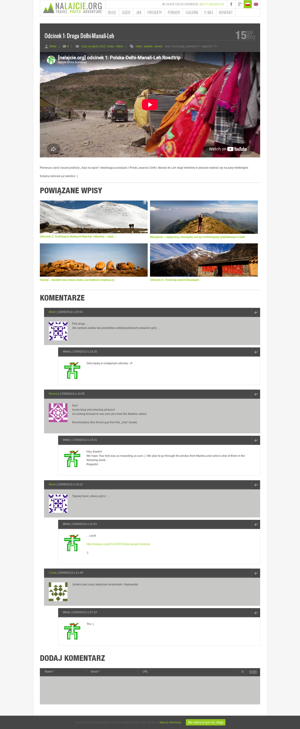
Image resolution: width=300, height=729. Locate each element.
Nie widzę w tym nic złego (205, 722)
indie (139, 46)
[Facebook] (231, 4)
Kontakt (226, 12)
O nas (208, 12)
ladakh (148, 46)
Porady (174, 12)
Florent (53, 393)
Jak (139, 12)
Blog (112, 12)
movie (158, 46)
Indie (111, 46)
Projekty (154, 12)
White (50, 46)
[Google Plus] (240, 4)
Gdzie (126, 12)
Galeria (192, 12)
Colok (52, 572)
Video (119, 46)
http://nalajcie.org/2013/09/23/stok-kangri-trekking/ (118, 544)
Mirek (52, 312)
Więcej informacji (170, 722)
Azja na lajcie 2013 (93, 46)
